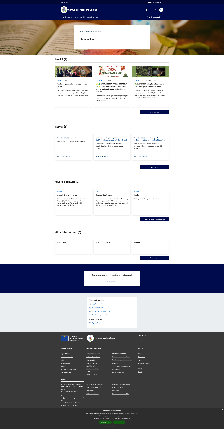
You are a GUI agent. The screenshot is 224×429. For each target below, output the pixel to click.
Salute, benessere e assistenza (121, 366)
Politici (63, 366)
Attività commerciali (103, 242)
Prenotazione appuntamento (94, 384)
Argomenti (89, 31)
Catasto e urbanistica (92, 369)
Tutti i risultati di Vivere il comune (154, 219)
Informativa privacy (118, 387)
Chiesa (98, 191)
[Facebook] (146, 9)
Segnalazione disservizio (93, 387)
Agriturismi (61, 242)
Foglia (136, 195)
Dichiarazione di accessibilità (120, 394)
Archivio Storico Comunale (67, 195)
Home (81, 31)
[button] (111, 426)
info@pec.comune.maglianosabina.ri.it (72, 398)
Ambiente (115, 363)
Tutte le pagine (154, 258)
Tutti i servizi (154, 167)
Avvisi (59, 80)
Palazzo (59, 191)
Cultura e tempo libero (93, 357)
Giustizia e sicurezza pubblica (121, 357)
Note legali (115, 391)
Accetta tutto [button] (105, 422)
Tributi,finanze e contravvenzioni (122, 360)
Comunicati (99, 80)
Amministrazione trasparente (121, 384)
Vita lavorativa (90, 360)
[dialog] (112, 418)
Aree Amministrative (67, 357)
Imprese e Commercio (92, 363)
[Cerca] (161, 10)
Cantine (137, 242)
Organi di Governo (66, 354)
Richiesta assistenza (92, 394)
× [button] (222, 410)
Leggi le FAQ (90, 391)
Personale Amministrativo (68, 369)
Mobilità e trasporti (92, 374)
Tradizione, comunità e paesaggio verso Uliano (72, 85)
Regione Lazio (65, 2)
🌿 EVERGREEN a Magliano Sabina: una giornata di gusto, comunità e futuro (149, 85)
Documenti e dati (66, 373)
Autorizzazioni (116, 369)
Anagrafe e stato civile (93, 354)
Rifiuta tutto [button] (119, 422)
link (129, 418)
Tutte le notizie (154, 112)
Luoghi (140, 369)
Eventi (140, 372)
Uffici (62, 360)
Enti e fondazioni (66, 363)
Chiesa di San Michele (104, 195)
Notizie (140, 354)
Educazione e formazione (119, 354)
